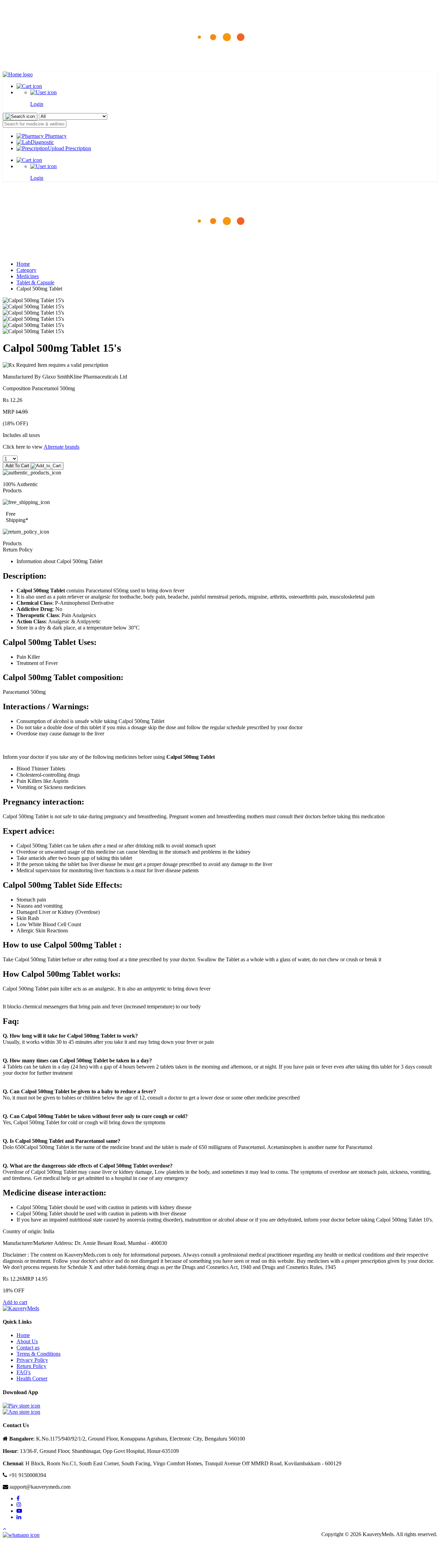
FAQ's (23, 1372)
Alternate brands (61, 447)
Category (26, 270)
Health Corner (31, 1378)
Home (23, 264)
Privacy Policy (32, 1360)
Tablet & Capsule (35, 282)
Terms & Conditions (38, 1354)
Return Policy (31, 1366)
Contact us (28, 1347)
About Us (27, 1341)
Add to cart (15, 1302)
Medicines (27, 276)
